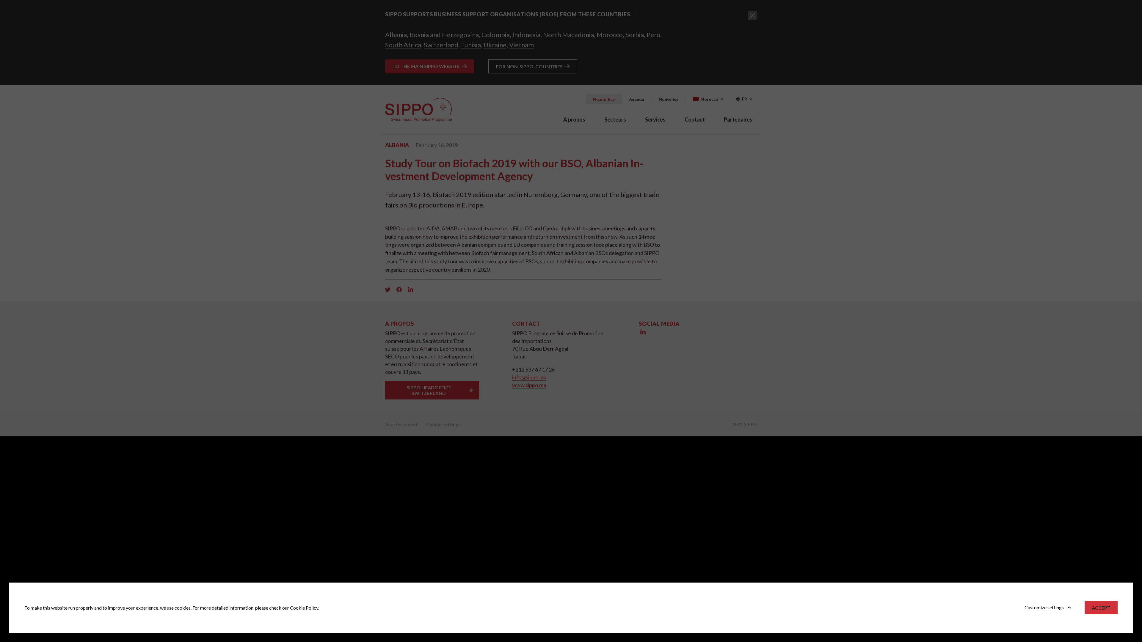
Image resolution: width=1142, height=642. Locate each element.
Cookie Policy (304, 607)
